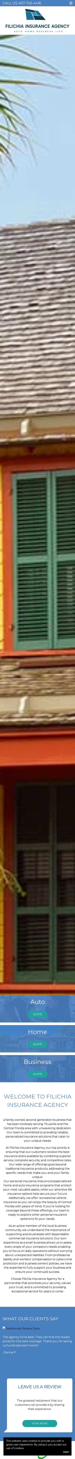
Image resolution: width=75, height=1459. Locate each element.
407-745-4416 (29, 3)
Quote (37, 1014)
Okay (66, 1452)
